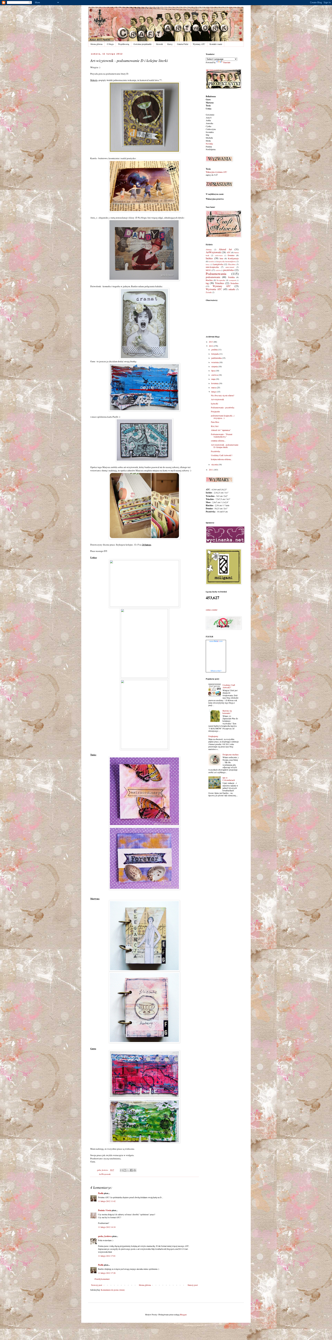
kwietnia (215, 383)
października (216, 358)
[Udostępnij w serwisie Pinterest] (134, 1170)
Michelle (209, 137)
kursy (208, 264)
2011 (211, 469)
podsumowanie (213, 277)
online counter (211, 609)
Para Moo (215, 422)
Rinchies (209, 280)
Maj (207, 134)
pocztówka (228, 270)
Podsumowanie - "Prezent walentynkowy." (221, 435)
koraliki (211, 261)
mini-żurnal (229, 267)
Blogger (183, 1314)
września (215, 362)
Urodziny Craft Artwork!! (221, 455)
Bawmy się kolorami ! (227, 711)
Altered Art (225, 249)
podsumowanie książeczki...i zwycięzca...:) (222, 416)
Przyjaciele (215, 411)
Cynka (208, 126)
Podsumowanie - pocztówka (222, 407)
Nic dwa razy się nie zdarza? (222, 395)
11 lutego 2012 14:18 (107, 1227)
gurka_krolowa (105, 1236)
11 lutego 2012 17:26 (107, 1272)
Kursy (170, 44)
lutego (214, 391)
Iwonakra (210, 132)
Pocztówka (215, 451)
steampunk (232, 280)
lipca (213, 370)
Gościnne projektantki (142, 44)
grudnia (214, 349)
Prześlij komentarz (102, 1279)
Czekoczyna (211, 129)
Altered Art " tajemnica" (221, 430)
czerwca (214, 374)
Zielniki (209, 292)
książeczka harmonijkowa (226, 261)
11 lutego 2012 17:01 (107, 1255)
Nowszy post (96, 1285)
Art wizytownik (217, 399)
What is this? (216, 671)
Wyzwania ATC (214, 289)
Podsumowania (216, 273)
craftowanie (219, 255)
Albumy (209, 249)
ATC (229, 252)
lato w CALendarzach (229, 778)
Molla (208, 140)
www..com (216, 641)
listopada (215, 353)
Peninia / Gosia (104, 1210)
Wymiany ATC (199, 44)
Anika (208, 120)
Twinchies (234, 283)
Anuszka (209, 123)
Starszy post (193, 1285)
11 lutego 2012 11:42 (107, 1201)
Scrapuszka (221, 280)
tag (207, 283)
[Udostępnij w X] (128, 1170)
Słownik (159, 44)
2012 (211, 345)
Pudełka (231, 277)
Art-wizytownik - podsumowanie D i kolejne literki (224, 446)
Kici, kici (214, 426)
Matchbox (232, 264)
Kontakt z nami (216, 44)
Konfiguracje (233, 258)
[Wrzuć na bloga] (125, 1170)
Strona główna (96, 44)
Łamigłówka (218, 264)
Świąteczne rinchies (231, 754)
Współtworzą (123, 44)
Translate (226, 62)
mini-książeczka (212, 267)
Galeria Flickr (182, 44)
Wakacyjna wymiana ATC (216, 171)
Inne (221, 258)
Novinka (209, 143)
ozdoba (218, 270)
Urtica (208, 108)
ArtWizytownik (104, 1174)
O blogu (110, 44)
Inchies (209, 258)
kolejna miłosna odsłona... (221, 459)
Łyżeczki (214, 403)
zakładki (231, 289)
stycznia (214, 464)
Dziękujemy (213, 736)
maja (213, 379)
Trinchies (219, 283)
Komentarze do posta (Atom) (113, 1289)
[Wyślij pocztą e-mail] (121, 1170)
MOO (208, 270)
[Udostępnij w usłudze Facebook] (131, 1170)
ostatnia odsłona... (218, 440)
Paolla (100, 1193)
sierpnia (214, 366)
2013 (211, 341)
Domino (231, 255)
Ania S (208, 117)
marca (214, 387)
